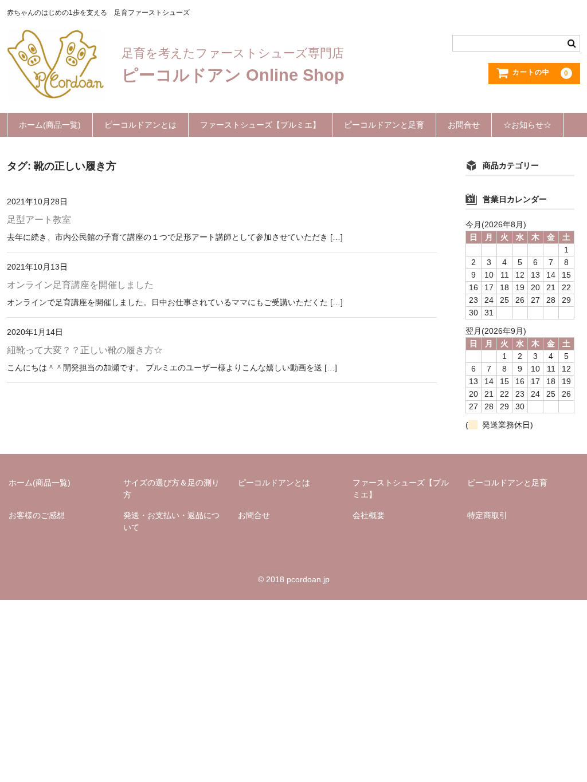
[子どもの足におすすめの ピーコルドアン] (55, 88)
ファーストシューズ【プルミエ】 (260, 124)
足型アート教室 (39, 219)
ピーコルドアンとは (140, 124)
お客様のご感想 (37, 515)
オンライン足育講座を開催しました (80, 285)
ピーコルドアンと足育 (384, 124)
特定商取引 (487, 515)
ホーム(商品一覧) (50, 124)
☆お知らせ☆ (527, 124)
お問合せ (464, 124)
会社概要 (369, 515)
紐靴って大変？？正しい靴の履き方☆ (85, 350)
